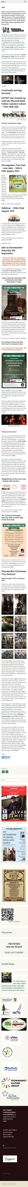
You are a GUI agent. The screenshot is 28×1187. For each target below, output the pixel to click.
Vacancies (6, 932)
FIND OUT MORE (14, 952)
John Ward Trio (15, 392)
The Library (20, 736)
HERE (9, 161)
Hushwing (7, 196)
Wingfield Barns (8, 502)
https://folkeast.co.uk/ (8, 234)
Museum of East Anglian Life (12, 679)
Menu (2, 1)
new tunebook (9, 155)
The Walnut (4, 704)
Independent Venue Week (8, 35)
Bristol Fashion (17, 327)
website (3, 412)
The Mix (13, 736)
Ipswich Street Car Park (8, 461)
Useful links (7, 963)
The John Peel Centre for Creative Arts (12, 62)
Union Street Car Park (10, 464)
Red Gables (15, 322)
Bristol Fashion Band (17, 716)
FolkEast (18, 225)
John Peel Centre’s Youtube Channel (14, 58)
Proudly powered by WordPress (9, 1184)
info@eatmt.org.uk (11, 443)
